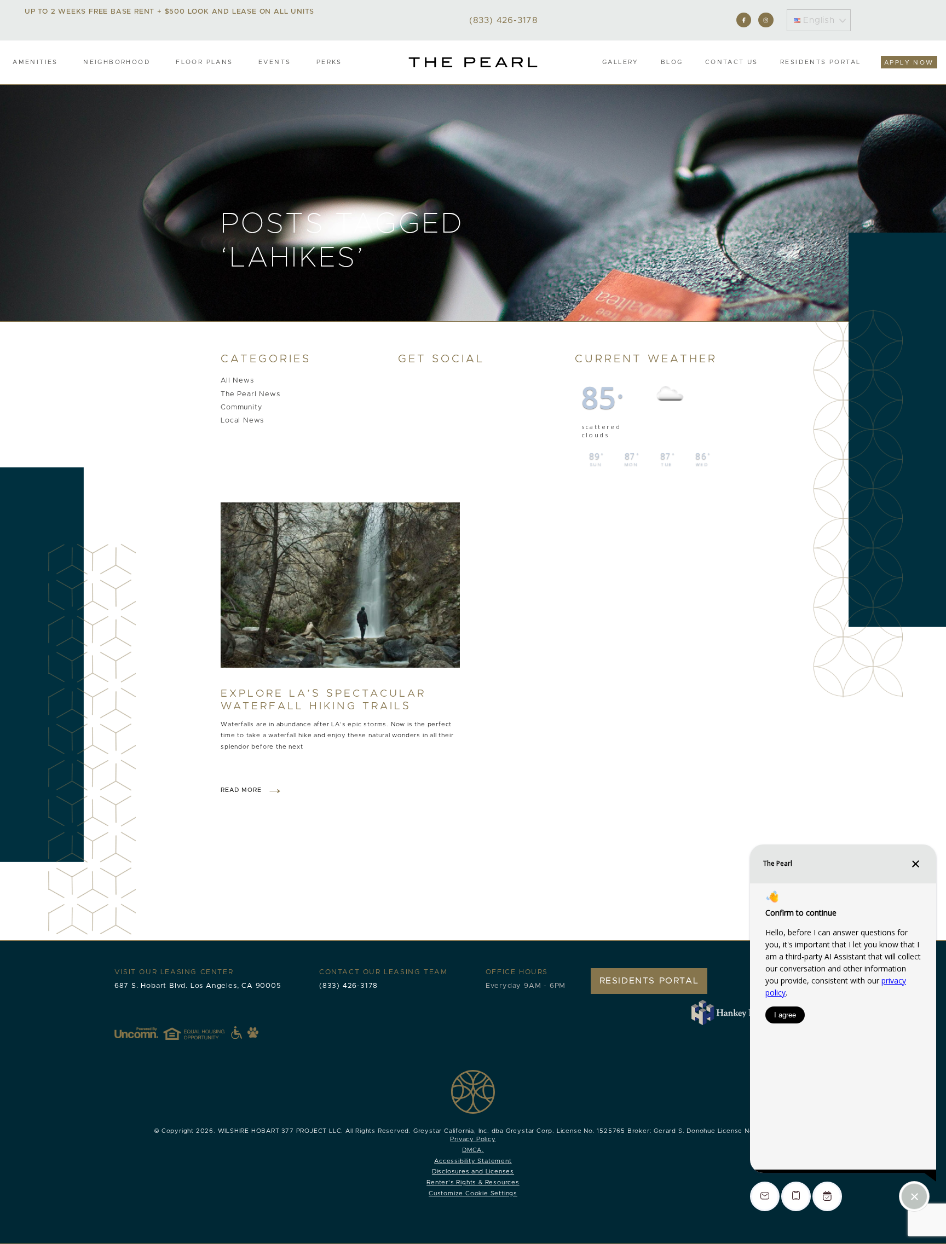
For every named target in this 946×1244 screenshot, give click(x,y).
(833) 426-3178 (348, 986)
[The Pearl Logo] (473, 62)
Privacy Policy (472, 1139)
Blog (672, 62)
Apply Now (909, 63)
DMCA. (473, 1150)
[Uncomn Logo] (136, 1032)
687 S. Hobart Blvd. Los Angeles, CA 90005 (197, 986)
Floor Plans (204, 62)
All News (237, 381)
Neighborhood (117, 62)
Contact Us (731, 62)
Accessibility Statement (472, 1161)
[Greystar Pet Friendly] (252, 1032)
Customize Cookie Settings (473, 1193)
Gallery (620, 62)
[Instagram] (765, 20)
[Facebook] (743, 20)
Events (274, 62)
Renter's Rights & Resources (473, 1182)
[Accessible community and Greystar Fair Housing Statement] (236, 1032)
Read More (241, 790)
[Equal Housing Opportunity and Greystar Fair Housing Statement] (202, 1033)
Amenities (35, 62)
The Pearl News (250, 394)
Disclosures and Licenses (473, 1171)
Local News (242, 420)
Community (241, 407)
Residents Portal (820, 62)
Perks (329, 62)
